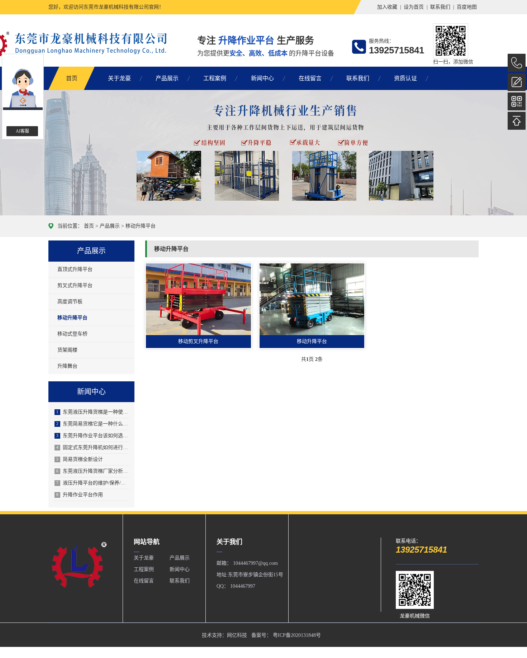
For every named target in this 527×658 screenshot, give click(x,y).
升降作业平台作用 (79, 494)
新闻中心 (262, 78)
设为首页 (414, 7)
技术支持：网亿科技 (224, 635)
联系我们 (440, 7)
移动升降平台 (140, 226)
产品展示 (167, 78)
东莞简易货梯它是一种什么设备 (92, 423)
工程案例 (214, 78)
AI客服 (22, 131)
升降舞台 (67, 366)
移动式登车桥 (72, 334)
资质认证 (405, 78)
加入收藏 (387, 7)
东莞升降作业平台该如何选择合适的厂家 (92, 435)
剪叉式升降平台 (74, 285)
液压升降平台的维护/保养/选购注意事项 (92, 483)
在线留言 (310, 78)
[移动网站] (517, 101)
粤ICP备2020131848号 (297, 635)
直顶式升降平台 (74, 269)
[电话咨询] (517, 63)
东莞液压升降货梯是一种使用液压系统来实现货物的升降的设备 (92, 412)
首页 (71, 78)
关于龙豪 (119, 78)
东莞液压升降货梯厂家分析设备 (92, 471)
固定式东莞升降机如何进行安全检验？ (92, 447)
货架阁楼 (67, 350)
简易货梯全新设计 (79, 459)
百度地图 (467, 7)
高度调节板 (69, 301)
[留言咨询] (517, 82)
